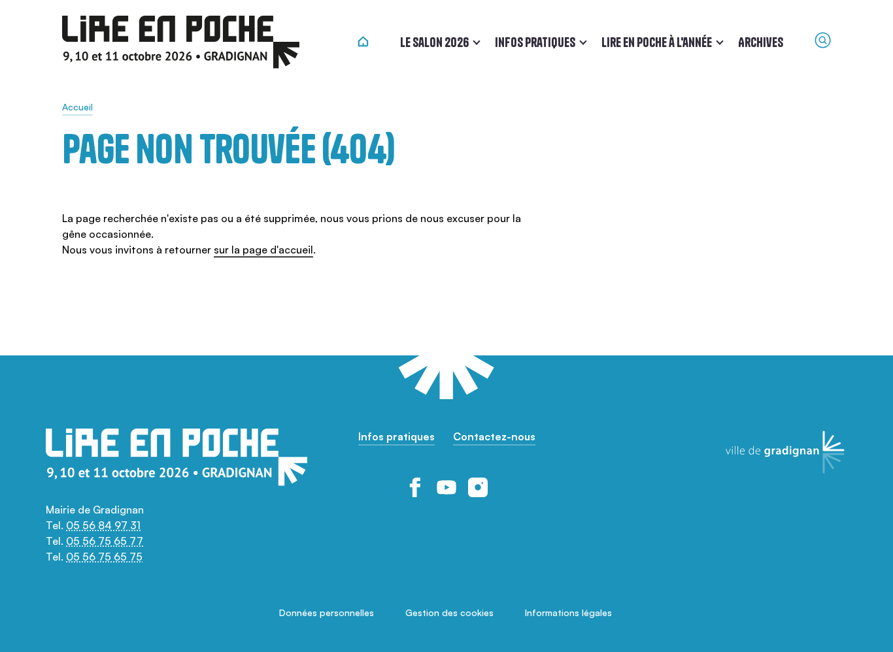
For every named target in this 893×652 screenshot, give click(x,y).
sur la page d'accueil (263, 249)
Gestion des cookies (449, 612)
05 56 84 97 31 (103, 525)
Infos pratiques (535, 42)
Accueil (77, 106)
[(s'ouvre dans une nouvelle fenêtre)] (415, 487)
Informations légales (568, 612)
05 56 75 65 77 (104, 540)
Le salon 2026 (434, 42)
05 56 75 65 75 (104, 556)
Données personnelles (326, 612)
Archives (760, 42)
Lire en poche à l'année (656, 42)
